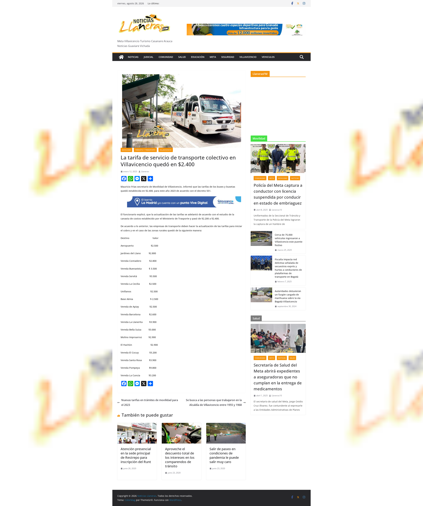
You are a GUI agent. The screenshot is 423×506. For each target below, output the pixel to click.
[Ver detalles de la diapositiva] (246, 29)
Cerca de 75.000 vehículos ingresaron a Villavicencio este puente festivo (288, 240)
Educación (197, 56)
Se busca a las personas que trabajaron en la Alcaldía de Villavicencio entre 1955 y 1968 (214, 402)
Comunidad (166, 56)
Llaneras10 (277, 209)
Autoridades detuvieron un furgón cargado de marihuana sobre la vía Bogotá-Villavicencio (288, 296)
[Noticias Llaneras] (121, 57)
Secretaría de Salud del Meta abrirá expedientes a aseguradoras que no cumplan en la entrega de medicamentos (278, 376)
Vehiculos (268, 56)
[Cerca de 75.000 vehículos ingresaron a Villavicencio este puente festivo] (261, 242)
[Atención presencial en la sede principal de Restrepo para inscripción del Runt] (137, 425)
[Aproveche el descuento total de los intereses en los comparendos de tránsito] (181, 425)
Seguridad (227, 56)
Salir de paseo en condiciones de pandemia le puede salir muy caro (224, 455)
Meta (213, 56)
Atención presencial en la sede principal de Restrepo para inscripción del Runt (136, 455)
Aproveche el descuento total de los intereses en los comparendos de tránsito (179, 457)
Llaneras (145, 171)
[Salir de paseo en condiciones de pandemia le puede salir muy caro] (226, 425)
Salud (182, 56)
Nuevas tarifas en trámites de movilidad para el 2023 (149, 402)
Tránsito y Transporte (145, 150)
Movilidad (126, 150)
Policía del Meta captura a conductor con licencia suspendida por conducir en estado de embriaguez (278, 194)
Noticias (133, 56)
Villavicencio (247, 56)
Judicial (148, 56)
